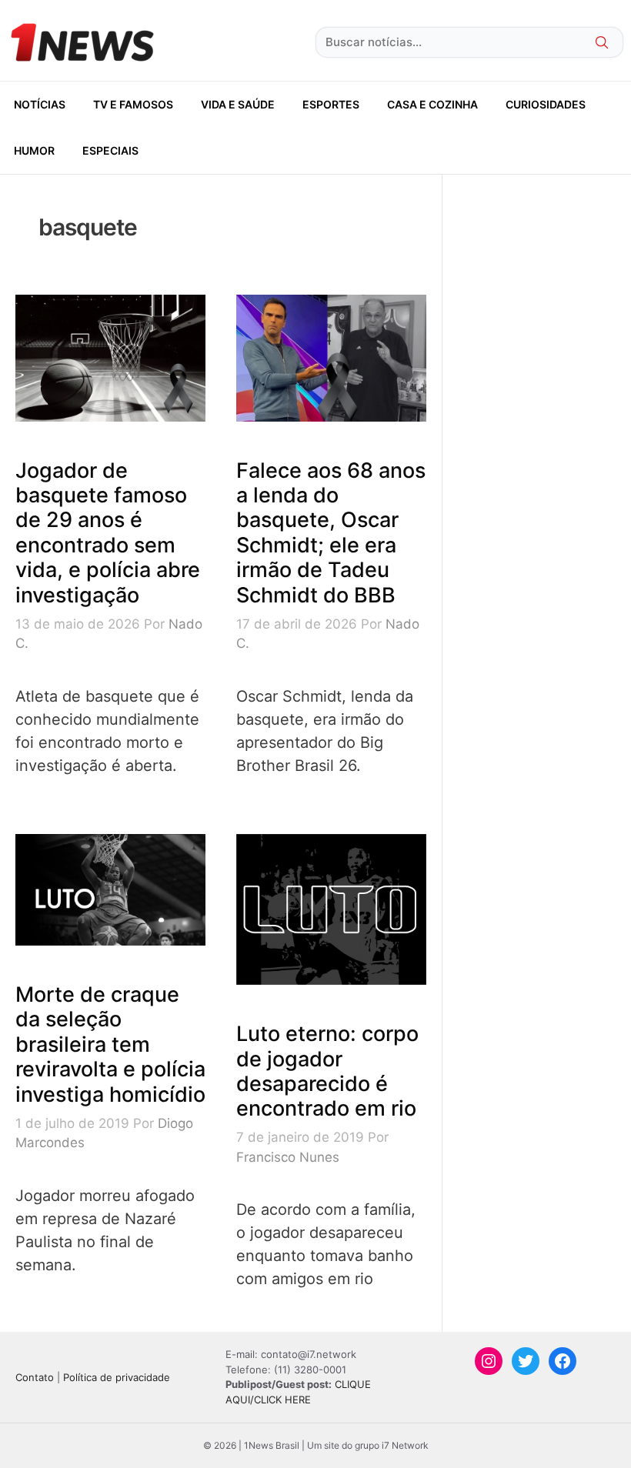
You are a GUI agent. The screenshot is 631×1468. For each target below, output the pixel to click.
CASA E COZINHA (432, 104)
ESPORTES (330, 104)
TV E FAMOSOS (133, 104)
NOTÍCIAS (39, 104)
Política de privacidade (116, 1377)
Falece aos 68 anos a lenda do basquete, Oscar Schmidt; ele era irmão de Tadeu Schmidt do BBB (331, 533)
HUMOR (34, 150)
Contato (34, 1377)
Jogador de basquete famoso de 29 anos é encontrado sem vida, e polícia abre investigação (107, 533)
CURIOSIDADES (546, 104)
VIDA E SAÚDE (238, 104)
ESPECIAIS (110, 150)
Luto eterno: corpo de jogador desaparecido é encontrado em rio (327, 1071)
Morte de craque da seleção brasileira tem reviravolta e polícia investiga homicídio (110, 1044)
